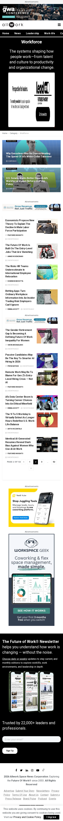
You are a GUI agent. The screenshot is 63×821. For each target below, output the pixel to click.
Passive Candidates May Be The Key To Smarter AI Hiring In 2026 (19, 358)
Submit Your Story (24, 790)
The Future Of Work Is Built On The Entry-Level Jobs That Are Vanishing (19, 248)
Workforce (24, 133)
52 (54, 462)
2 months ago (13, 239)
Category (13, 133)
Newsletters (43, 790)
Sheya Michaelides (15, 345)
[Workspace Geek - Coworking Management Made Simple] (31, 579)
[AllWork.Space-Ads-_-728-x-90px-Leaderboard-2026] (31, 207)
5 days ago (12, 161)
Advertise (9, 790)
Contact (44, 794)
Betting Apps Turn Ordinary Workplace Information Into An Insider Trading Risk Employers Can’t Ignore (20, 297)
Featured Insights (15, 235)
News (17, 33)
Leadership (32, 33)
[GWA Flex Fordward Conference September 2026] (31, 11)
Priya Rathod (13, 366)
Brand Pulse (29, 798)
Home (5, 33)
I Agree (51, 817)
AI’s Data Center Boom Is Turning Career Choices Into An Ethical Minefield (19, 400)
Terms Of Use (19, 794)
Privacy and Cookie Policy (27, 817)
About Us (34, 794)
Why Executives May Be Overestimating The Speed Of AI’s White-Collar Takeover (29, 155)
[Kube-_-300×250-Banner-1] (31, 507)
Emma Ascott (13, 309)
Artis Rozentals (15, 429)
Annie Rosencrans (15, 256)
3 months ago (28, 408)
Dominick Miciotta (15, 281)
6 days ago (12, 189)
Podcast (42, 798)
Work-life (49, 33)
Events (52, 798)
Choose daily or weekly (14, 658)
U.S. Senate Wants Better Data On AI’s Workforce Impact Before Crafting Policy (27, 181)
